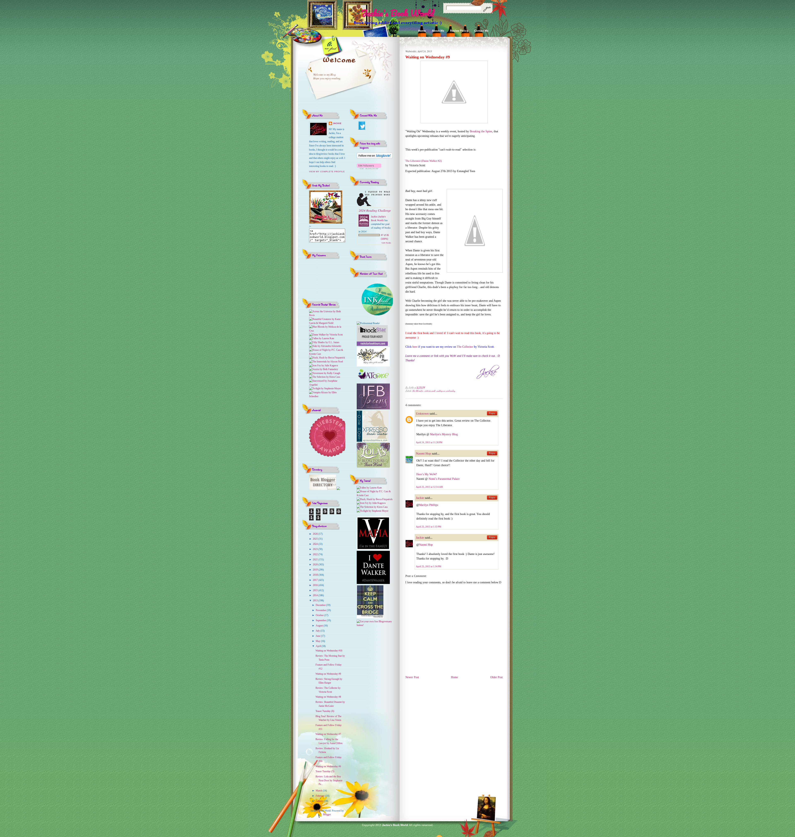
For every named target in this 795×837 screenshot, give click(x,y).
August (320, 625)
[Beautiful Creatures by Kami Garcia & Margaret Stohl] (327, 323)
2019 (315, 569)
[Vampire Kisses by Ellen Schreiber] (327, 396)
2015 (315, 590)
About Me (438, 30)
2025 (315, 538)
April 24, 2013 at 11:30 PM (429, 442)
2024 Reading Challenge (375, 210)
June (318, 635)
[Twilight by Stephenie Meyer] (325, 388)
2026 (315, 533)
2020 (315, 564)
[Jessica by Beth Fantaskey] (323, 369)
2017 (315, 580)
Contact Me (481, 30)
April (319, 646)
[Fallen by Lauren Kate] (321, 338)
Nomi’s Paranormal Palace (444, 478)
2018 (315, 574)
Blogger (327, 814)
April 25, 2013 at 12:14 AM (429, 487)
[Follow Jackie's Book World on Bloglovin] (375, 157)
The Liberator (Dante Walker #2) (423, 160)
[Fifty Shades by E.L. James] (324, 342)
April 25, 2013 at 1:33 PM (428, 526)
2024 (315, 544)
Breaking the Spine (481, 131)
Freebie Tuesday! (455, 37)
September (321, 620)
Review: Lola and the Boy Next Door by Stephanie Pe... (329, 780)
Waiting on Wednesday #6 (328, 766)
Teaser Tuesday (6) (325, 711)
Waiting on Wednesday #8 (328, 696)
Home (422, 30)
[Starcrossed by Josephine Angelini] (327, 384)
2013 (315, 600)
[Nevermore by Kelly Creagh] (324, 373)
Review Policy (459, 30)
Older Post (496, 677)
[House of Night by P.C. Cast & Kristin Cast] (327, 353)
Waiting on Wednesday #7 (328, 734)
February (320, 795)
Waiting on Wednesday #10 (329, 650)
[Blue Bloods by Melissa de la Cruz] (327, 330)
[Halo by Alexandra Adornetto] (325, 346)
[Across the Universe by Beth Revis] (327, 315)
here (414, 346)
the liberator (417, 390)
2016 (315, 585)
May (318, 641)
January (320, 801)
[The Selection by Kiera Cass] (324, 376)
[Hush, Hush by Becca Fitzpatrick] (327, 357)
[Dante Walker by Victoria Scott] (326, 334)
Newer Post (412, 677)
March (319, 790)
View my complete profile (327, 171)
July (318, 630)
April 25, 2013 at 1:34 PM (428, 566)
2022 (315, 554)
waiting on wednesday (445, 390)
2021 (315, 559)
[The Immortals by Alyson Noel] (326, 361)
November (321, 610)
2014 (315, 595)
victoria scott (429, 390)
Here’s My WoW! (426, 474)
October (320, 615)
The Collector (465, 346)
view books (386, 242)
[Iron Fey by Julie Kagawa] (323, 365)
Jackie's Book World (397, 13)
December (321, 605)
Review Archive (428, 37)
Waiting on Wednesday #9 (328, 673)
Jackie (337, 123)
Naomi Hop (423, 453)
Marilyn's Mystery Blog (444, 434)
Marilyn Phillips (428, 505)
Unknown (422, 413)
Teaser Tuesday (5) (325, 771)
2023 (315, 549)
